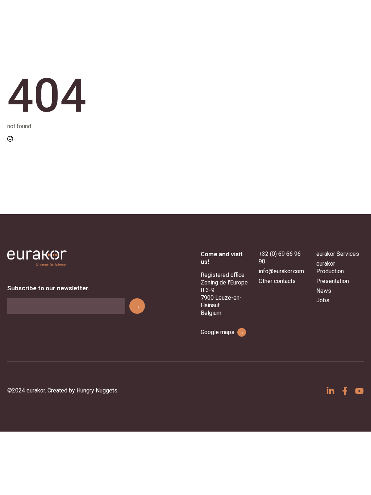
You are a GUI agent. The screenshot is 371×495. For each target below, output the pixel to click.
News (323, 290)
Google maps (223, 332)
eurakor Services (337, 253)
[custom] (330, 391)
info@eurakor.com (281, 271)
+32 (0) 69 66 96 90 (280, 257)
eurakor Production (330, 267)
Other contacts (277, 281)
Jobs (322, 300)
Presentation (332, 281)
